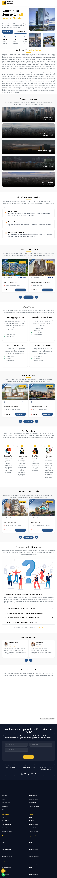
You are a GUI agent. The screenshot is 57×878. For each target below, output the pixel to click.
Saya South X (8, 522)
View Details (19, 290)
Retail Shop (5, 864)
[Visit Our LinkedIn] (35, 774)
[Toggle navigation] (54, 3)
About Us (4, 795)
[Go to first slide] (30, 660)
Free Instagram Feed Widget (48, 718)
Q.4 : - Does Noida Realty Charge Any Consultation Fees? (21, 617)
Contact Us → (7, 31)
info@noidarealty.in (28, 767)
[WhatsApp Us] (3, 875)
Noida (30, 792)
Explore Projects (20, 32)
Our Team (4, 799)
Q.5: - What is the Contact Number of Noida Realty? (20, 622)
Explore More (28, 297)
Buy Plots (4, 839)
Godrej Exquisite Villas (12, 407)
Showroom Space (6, 867)
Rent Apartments (33, 839)
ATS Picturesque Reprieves (13, 282)
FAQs (3, 809)
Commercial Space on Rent (36, 864)
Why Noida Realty (6, 802)
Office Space (5, 871)
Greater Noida (32, 802)
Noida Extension (33, 795)
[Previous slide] (20, 297)
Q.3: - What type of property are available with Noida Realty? (23, 613)
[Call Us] (3, 870)
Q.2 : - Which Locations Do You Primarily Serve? (19, 608)
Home (3, 792)
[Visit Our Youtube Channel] (32, 774)
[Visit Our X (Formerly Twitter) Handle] (28, 774)
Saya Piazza (35, 522)
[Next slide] (36, 297)
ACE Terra (34, 282)
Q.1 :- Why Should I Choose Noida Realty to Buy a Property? (22, 594)
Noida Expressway (33, 799)
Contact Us (5, 806)
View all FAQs (40, 627)
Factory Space (5, 874)
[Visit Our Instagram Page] (21, 774)
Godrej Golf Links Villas (39, 407)
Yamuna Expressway (34, 806)
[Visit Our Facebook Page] (25, 774)
